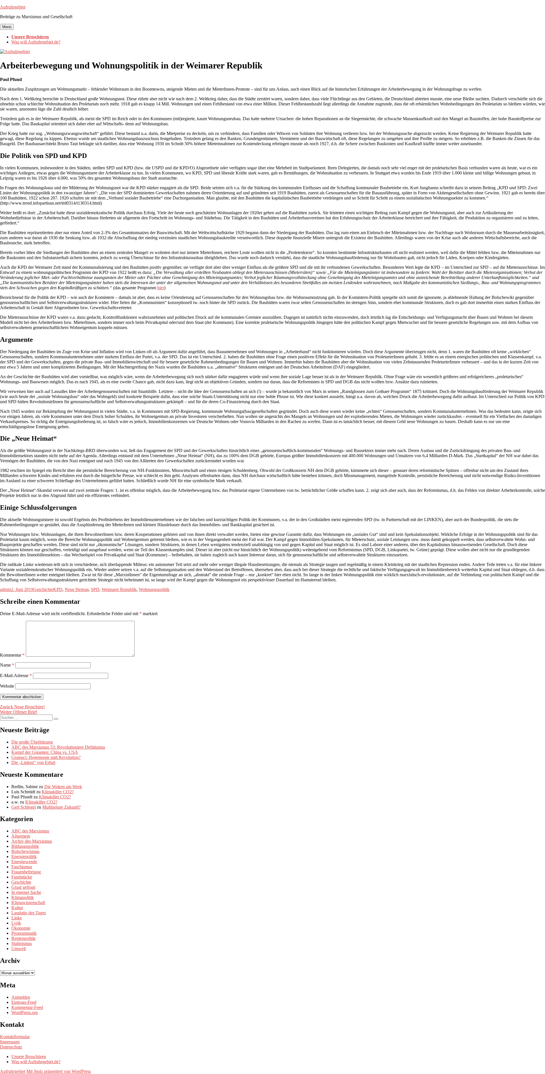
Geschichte (43, 589)
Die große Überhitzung (32, 742)
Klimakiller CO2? (58, 791)
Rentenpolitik (23, 938)
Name (7, 665)
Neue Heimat (77, 589)
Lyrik (16, 923)
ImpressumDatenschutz (11, 1044)
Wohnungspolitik (154, 589)
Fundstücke (21, 877)
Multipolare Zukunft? (61, 807)
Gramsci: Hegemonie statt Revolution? (46, 757)
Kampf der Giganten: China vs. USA (44, 752)
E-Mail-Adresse (16, 675)
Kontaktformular (15, 1036)
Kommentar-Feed (27, 1007)
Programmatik (24, 933)
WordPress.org (24, 1012)
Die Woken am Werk (63, 786)
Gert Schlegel (23, 807)
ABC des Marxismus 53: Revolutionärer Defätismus (58, 747)
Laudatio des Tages (28, 912)
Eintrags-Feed (23, 1002)
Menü (6, 27)
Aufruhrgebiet (12, 7)
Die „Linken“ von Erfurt (33, 762)
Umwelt (18, 948)
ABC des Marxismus (30, 831)
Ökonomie (20, 928)
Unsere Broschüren (30, 36)
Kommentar (12, 655)
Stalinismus (21, 943)
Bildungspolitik (25, 846)
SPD (95, 589)
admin (5, 589)
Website (7, 686)
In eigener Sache (26, 892)
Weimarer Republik (119, 589)
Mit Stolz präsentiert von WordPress (58, 1071)
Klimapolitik (22, 897)
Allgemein (20, 836)
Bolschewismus (25, 851)
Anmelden (20, 997)
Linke (16, 917)
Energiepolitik (24, 856)
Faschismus (21, 866)
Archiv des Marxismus (31, 841)
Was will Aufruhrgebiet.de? (35, 41)
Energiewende (24, 861)
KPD (57, 589)
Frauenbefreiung (26, 871)
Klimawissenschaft (28, 902)
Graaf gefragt (23, 887)
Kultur (17, 907)
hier (160, 287)
